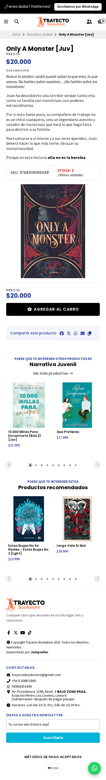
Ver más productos (51, 373)
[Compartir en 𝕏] (68, 333)
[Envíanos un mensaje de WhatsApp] (94, 768)
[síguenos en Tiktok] (29, 633)
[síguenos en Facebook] (8, 633)
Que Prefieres (68, 432)
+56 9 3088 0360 (24, 680)
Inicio (17, 34)
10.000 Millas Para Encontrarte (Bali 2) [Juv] (24, 435)
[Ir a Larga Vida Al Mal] (77, 519)
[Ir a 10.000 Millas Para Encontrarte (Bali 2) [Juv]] (28, 405)
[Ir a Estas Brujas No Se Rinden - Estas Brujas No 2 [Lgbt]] (28, 519)
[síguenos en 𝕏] (15, 633)
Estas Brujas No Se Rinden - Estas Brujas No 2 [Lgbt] (28, 549)
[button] (89, 333)
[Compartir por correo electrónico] (82, 333)
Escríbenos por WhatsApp (78, 7)
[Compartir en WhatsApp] (75, 333)
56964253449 (22, 686)
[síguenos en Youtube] (22, 633)
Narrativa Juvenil (39, 34)
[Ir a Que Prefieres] (77, 405)
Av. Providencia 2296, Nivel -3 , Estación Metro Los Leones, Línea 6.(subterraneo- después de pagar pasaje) (49, 695)
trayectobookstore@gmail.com (36, 675)
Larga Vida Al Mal (71, 546)
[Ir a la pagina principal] (53, 22)
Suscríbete (53, 737)
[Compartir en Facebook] (61, 333)
